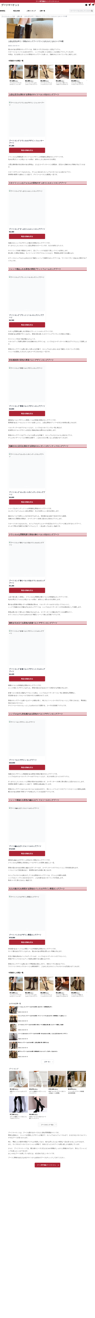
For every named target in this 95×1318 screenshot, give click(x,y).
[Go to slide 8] (30, 754)
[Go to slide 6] (29, 223)
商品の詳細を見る (27, 150)
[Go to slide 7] (30, 223)
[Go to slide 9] (31, 754)
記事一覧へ (48, 1062)
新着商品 (2, 11)
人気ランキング (31, 11)
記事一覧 (42, 11)
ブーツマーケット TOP (8, 16)
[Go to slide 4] (27, 309)
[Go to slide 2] (24, 223)
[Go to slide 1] (23, 223)
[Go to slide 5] (28, 223)
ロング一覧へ (48, 1124)
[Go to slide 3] (26, 309)
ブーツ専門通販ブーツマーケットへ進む (46, 1165)
